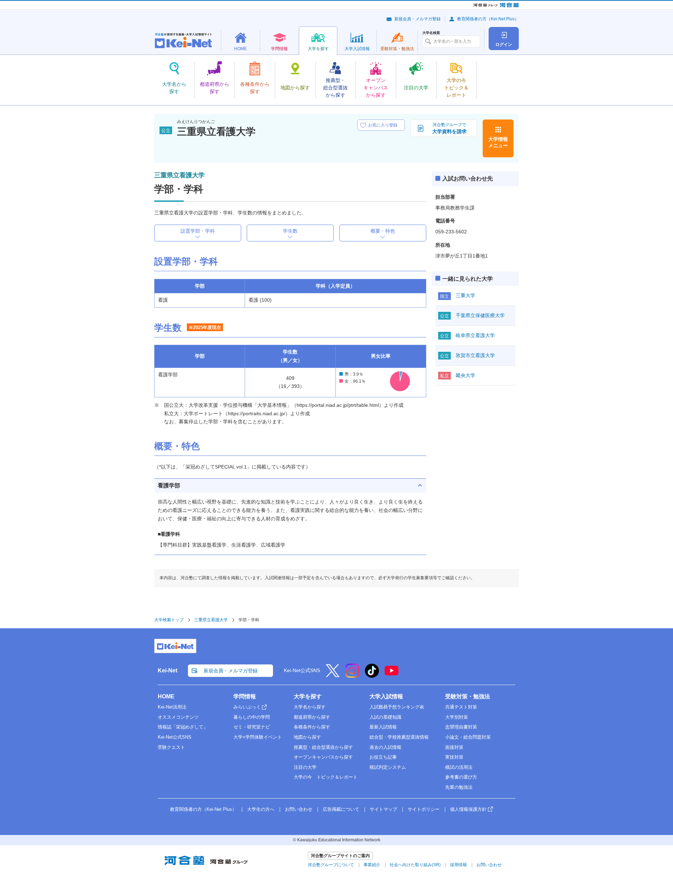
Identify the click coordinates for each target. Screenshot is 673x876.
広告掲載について (341, 809)
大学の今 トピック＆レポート (326, 777)
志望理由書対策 (461, 727)
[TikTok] (372, 675)
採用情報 (458, 864)
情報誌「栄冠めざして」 (183, 727)
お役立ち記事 (383, 757)
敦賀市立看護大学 (475, 355)
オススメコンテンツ (178, 717)
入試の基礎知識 (385, 717)
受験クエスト (171, 747)
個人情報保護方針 (468, 809)
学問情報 (244, 696)
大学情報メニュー (498, 142)
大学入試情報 (386, 696)
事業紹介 (371, 864)
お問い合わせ (298, 809)
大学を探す (308, 696)
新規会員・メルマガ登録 (417, 18)
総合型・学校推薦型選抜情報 (399, 737)
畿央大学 (465, 375)
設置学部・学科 (198, 231)
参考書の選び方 (461, 777)
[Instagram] (352, 675)
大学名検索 (431, 33)
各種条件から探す (312, 727)
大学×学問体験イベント (257, 737)
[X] (333, 675)
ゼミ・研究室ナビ (251, 727)
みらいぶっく (247, 707)
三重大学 (465, 295)
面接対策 (454, 747)
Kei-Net (167, 670)
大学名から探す (310, 707)
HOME (166, 696)
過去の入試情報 (385, 747)
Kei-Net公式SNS (302, 670)
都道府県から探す (312, 717)
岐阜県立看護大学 (475, 335)
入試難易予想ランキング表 (396, 707)
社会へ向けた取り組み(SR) (415, 864)
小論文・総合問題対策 (468, 737)
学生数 (290, 231)
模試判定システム (387, 767)
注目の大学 (305, 767)
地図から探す (307, 737)
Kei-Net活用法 (172, 707)
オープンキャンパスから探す (323, 757)
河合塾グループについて (331, 864)
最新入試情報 (383, 727)
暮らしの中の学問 (251, 717)
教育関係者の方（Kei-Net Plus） (488, 18)
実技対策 (454, 757)
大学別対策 (456, 717)
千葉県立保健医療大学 (480, 315)
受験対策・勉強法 (467, 696)
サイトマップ (383, 809)
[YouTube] (392, 675)
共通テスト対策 (461, 707)
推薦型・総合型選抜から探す (323, 747)
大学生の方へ (260, 809)
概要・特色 (383, 231)
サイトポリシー (424, 809)
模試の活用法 (459, 767)
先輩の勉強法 (459, 787)
